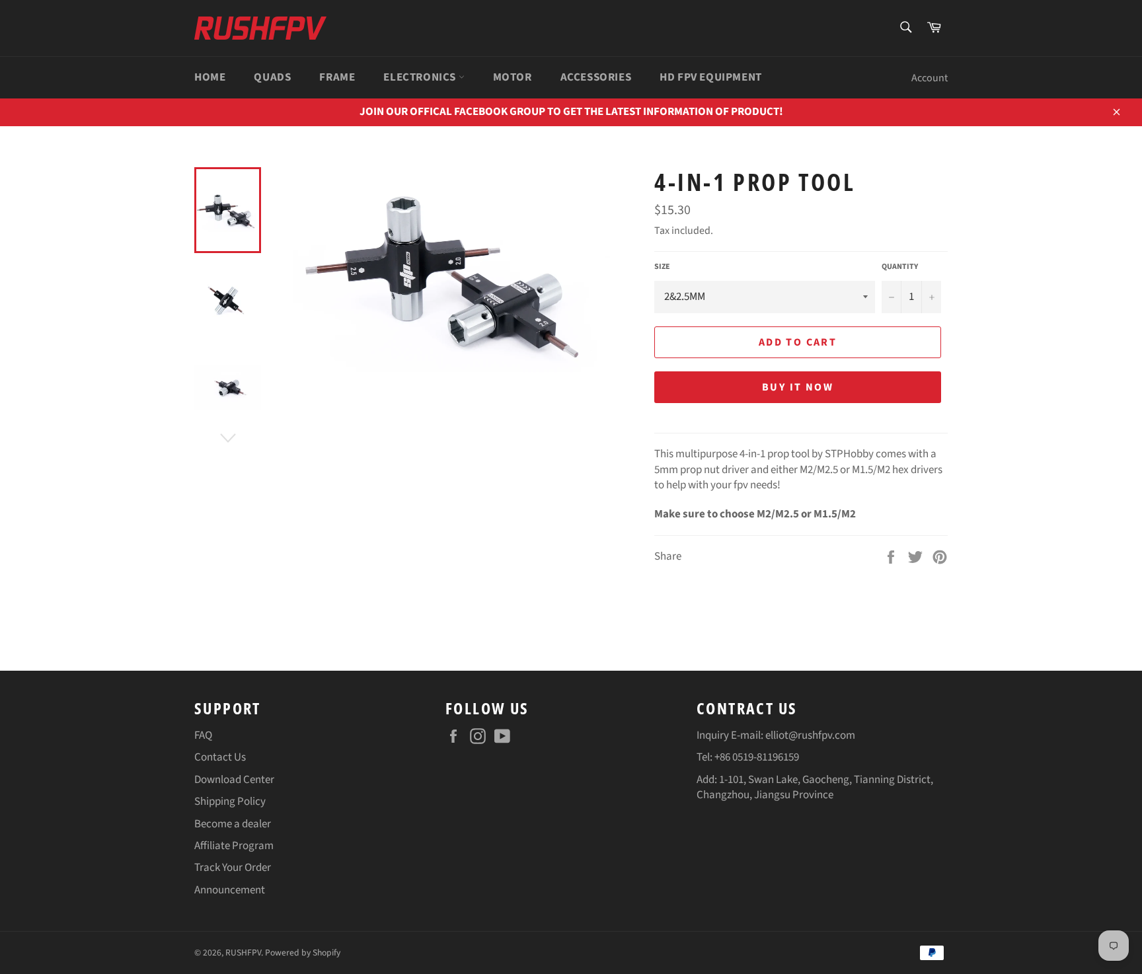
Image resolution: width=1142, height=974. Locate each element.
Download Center (234, 780)
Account (929, 78)
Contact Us (220, 757)
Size (662, 267)
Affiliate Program (234, 846)
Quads (272, 77)
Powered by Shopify (302, 952)
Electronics (420, 77)
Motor (512, 77)
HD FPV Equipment (711, 77)
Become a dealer (232, 824)
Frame (337, 77)
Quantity (900, 267)
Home (209, 77)
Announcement (229, 890)
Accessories (596, 77)
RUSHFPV (243, 952)
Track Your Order (232, 868)
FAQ (203, 735)
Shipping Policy (230, 801)
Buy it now (797, 387)
